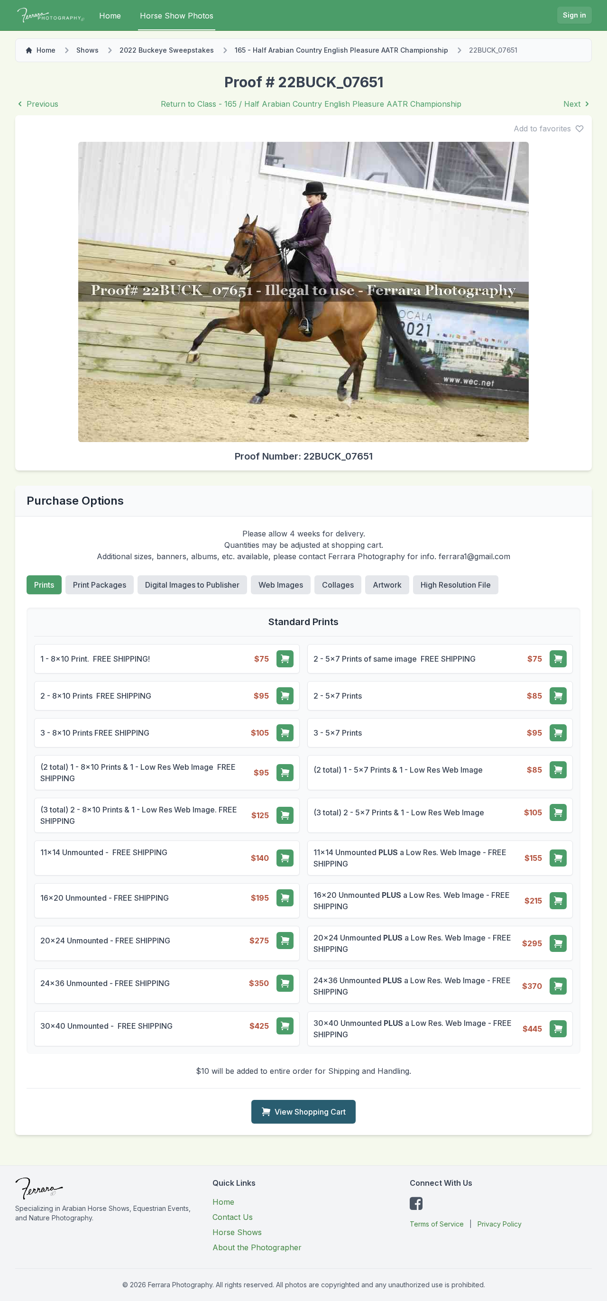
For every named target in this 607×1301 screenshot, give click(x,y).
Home (110, 15)
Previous (42, 104)
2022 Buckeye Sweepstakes (167, 50)
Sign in (574, 15)
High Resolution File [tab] (456, 585)
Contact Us (232, 1217)
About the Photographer (257, 1247)
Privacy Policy (500, 1224)
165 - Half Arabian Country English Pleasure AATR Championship (341, 50)
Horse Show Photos (176, 15)
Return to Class (311, 104)
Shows (87, 50)
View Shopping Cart (310, 1111)
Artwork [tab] (387, 585)
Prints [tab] (44, 585)
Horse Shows (237, 1232)
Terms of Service (437, 1224)
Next (571, 104)
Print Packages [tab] (99, 585)
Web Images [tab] (280, 585)
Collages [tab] (338, 585)
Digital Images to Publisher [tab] (192, 585)
